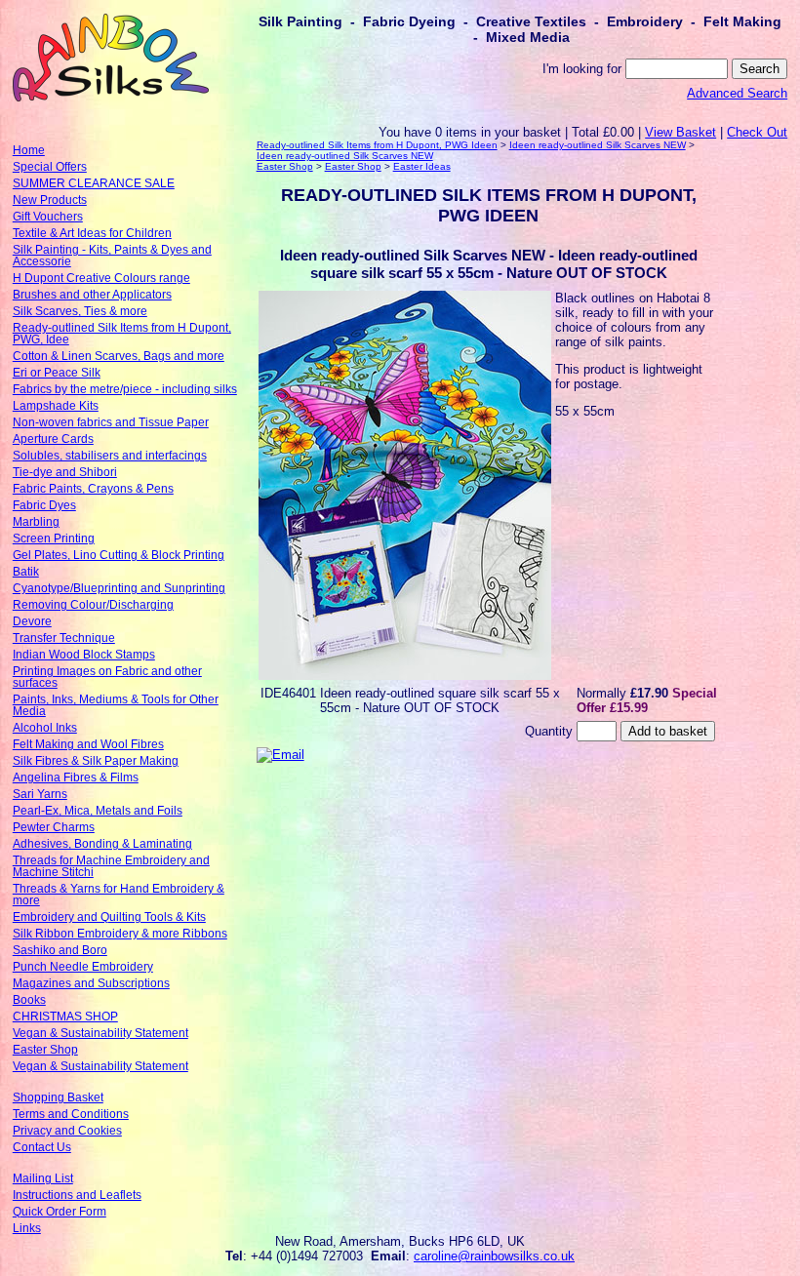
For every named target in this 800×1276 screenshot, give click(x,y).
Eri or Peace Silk (56, 373)
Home (29, 150)
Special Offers (50, 167)
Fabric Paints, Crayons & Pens (93, 489)
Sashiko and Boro (60, 950)
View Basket (680, 132)
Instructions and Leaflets (77, 1195)
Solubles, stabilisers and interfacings (110, 455)
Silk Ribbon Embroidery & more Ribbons (120, 933)
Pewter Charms (54, 827)
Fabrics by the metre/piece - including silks (125, 389)
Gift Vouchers (48, 216)
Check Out (757, 132)
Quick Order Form (59, 1211)
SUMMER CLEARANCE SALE (94, 183)
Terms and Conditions (71, 1114)
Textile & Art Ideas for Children (92, 233)
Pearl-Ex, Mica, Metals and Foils (97, 811)
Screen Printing (54, 538)
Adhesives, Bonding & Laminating (102, 844)
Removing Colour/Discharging (93, 605)
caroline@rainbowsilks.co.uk (494, 1256)
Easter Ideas (422, 166)
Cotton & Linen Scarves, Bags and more (118, 356)
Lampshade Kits (56, 406)
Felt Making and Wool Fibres (88, 744)
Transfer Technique (64, 638)
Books (29, 1000)
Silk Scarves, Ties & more (80, 311)
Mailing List (43, 1178)
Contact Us (42, 1147)
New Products (50, 200)
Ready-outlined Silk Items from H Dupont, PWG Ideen (377, 145)
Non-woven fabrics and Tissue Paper (111, 422)
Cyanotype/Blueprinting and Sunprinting (119, 588)
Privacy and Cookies (67, 1130)
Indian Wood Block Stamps (84, 654)
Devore (32, 621)
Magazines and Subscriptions (91, 983)
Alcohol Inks (45, 728)
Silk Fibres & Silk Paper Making (96, 761)
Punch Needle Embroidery (83, 967)
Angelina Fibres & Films (76, 777)
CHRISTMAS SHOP (65, 1016)
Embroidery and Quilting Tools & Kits (109, 917)
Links (27, 1228)
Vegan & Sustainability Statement (100, 1033)
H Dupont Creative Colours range (101, 278)
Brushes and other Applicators (92, 294)
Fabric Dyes (44, 505)
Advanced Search (737, 93)
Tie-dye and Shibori (65, 472)
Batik (26, 572)
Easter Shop (45, 1050)
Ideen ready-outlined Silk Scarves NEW (597, 145)
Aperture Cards (53, 439)
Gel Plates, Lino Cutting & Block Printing (118, 555)
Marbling (36, 522)
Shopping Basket (58, 1097)
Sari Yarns (40, 794)
